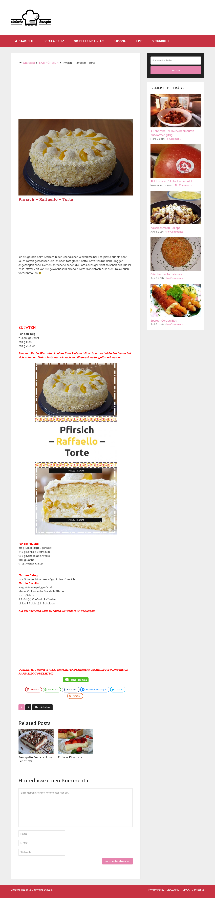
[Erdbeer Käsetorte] (75, 741)
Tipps (139, 41)
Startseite (26, 41)
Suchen (176, 70)
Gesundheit (160, 41)
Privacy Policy (156, 889)
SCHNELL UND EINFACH (89, 41)
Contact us (198, 889)
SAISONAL (120, 41)
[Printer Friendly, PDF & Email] (76, 680)
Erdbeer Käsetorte (70, 757)
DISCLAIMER (173, 889)
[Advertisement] (75, 93)
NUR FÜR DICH (48, 62)
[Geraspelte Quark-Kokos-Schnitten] (36, 741)
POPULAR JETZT (55, 41)
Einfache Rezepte (21, 889)
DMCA (186, 889)
